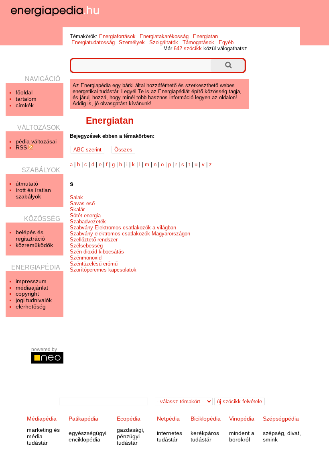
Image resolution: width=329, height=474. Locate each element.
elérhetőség (31, 306)
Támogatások (198, 42)
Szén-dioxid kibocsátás (97, 252)
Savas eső (82, 203)
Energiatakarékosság (164, 36)
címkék (25, 105)
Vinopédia (241, 418)
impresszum (31, 281)
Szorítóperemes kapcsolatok (103, 270)
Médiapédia (42, 418)
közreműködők (34, 245)
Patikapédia (83, 418)
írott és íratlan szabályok (33, 193)
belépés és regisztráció (30, 235)
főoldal (24, 92)
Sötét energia (85, 215)
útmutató (27, 183)
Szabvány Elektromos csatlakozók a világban (123, 228)
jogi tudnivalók (34, 300)
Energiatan (205, 36)
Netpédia (168, 418)
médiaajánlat (32, 287)
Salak (76, 197)
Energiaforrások (117, 36)
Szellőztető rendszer (94, 240)
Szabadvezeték (88, 222)
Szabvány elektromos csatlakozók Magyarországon (130, 234)
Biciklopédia (206, 418)
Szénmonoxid (86, 258)
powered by (44, 349)
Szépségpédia (281, 418)
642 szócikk (188, 48)
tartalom (26, 99)
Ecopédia (128, 418)
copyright (27, 293)
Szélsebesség (86, 246)
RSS (22, 147)
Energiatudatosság (93, 42)
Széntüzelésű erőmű (94, 264)
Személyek (132, 42)
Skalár (77, 209)
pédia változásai (36, 141)
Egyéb (226, 42)
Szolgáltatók (163, 42)
